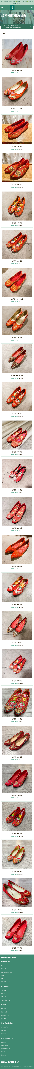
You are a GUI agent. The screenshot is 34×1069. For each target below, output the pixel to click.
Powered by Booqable (27, 1066)
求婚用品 (3, 1051)
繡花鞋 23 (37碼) (17, 261)
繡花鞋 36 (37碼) (17, 528)
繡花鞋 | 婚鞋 (4, 1027)
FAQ (2, 978)
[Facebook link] (15, 1062)
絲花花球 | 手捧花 (5, 1015)
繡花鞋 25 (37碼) (17, 337)
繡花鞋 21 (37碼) (17, 223)
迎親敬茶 (3, 993)
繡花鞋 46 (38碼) (17, 833)
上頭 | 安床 (3, 990)
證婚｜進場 (4, 1012)
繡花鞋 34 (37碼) (17, 490)
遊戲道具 (3, 1042)
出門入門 (3, 996)
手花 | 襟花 (3, 1018)
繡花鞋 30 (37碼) (17, 452)
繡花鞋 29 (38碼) (17, 604)
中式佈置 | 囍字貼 (5, 1000)
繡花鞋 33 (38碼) (17, 642)
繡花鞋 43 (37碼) (17, 948)
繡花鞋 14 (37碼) (17, 146)
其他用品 (3, 1055)
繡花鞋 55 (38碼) (17, 719)
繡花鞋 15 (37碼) (17, 185)
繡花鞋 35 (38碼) (17, 681)
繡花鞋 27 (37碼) (17, 414)
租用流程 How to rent (6, 972)
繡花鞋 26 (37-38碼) (17, 375)
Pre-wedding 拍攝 (5, 1048)
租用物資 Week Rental (6, 969)
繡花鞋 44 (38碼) (17, 910)
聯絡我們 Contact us (6, 981)
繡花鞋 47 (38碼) (17, 795)
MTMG (2, 975)
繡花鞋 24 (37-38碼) (17, 299)
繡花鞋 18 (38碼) (17, 566)
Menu (4, 33)
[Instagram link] (18, 1062)
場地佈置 (3, 1008)
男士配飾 (3, 1033)
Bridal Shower (4, 1045)
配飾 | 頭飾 (3, 1030)
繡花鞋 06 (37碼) (17, 70)
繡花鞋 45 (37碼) (17, 871)
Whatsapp (6, 1)
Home (2, 965)
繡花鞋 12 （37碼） (17, 108)
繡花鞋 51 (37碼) (17, 757)
